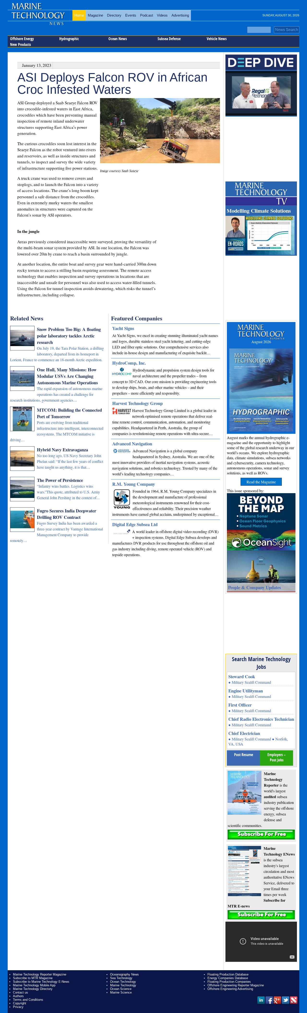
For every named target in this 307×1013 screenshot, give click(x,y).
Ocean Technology (123, 981)
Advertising (180, 15)
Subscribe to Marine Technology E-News (41, 981)
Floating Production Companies (229, 981)
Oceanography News (124, 974)
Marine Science (121, 992)
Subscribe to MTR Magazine (33, 978)
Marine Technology (123, 985)
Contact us (20, 992)
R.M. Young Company (133, 484)
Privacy (18, 1007)
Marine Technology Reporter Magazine (39, 974)
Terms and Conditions (28, 999)
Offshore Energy (22, 38)
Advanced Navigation (132, 443)
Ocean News (117, 38)
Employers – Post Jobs (276, 757)
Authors (18, 996)
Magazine (95, 15)
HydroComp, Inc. (129, 363)
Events (130, 15)
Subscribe (261, 834)
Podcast (146, 15)
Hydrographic (69, 38)
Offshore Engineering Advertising (230, 989)
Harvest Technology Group (137, 403)
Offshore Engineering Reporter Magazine (235, 985)
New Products (20, 44)
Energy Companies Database (227, 978)
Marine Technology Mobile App (34, 985)
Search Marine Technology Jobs (261, 663)
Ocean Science (120, 989)
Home (79, 15)
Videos (162, 15)
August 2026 (261, 341)
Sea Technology (121, 978)
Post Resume (243, 754)
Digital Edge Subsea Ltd (135, 524)
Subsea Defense (169, 38)
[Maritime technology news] (37, 18)
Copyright (19, 1003)
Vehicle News (217, 38)
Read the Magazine (261, 481)
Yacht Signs (123, 328)
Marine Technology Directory (33, 989)
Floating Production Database (227, 974)
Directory (114, 15)
